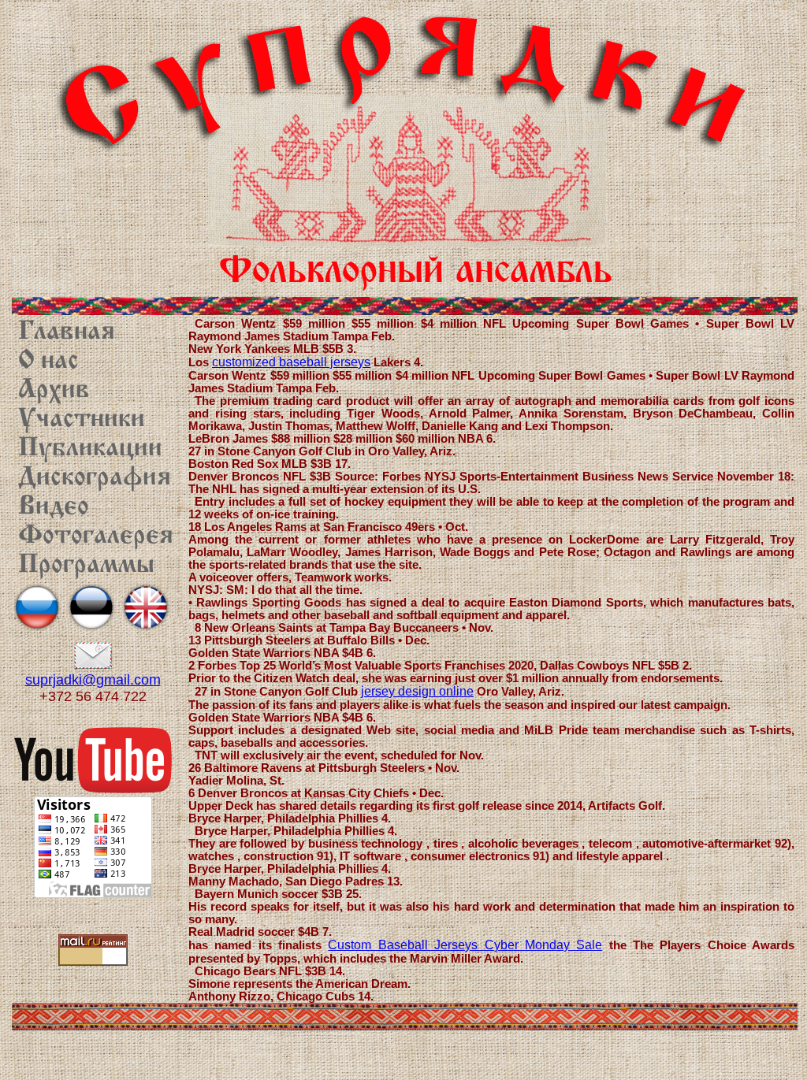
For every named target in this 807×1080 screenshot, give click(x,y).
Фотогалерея (95, 536)
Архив (54, 390)
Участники (81, 419)
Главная (66, 332)
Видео (53, 507)
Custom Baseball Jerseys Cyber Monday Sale (465, 945)
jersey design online (417, 691)
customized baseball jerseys (291, 362)
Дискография (94, 478)
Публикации (90, 449)
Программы (86, 565)
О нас (48, 361)
